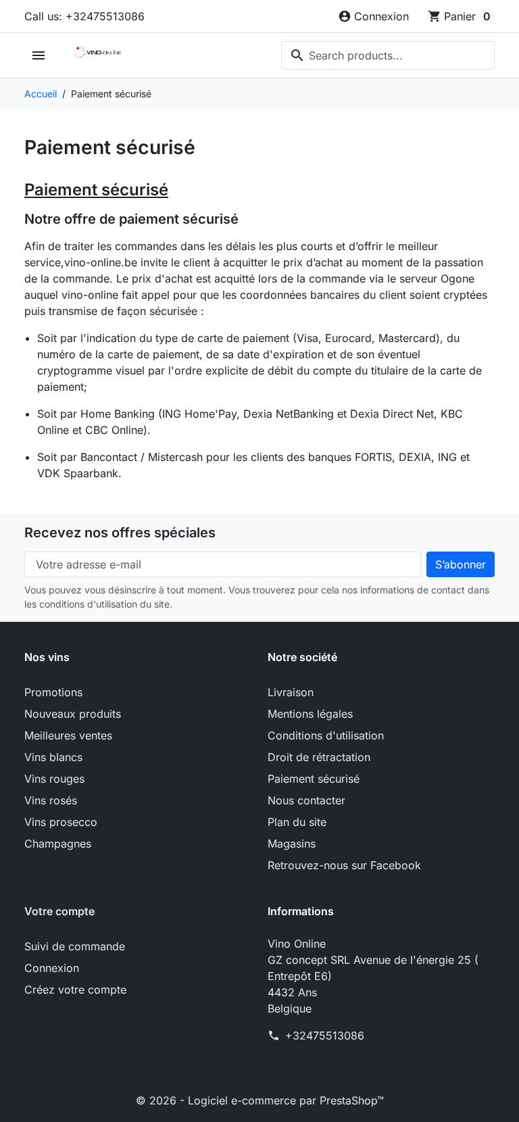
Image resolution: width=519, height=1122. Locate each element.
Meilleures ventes (68, 735)
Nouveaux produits (72, 714)
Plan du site (297, 822)
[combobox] (388, 55)
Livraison (291, 692)
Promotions (53, 692)
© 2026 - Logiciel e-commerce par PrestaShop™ (260, 1100)
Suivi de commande (74, 946)
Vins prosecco (60, 822)
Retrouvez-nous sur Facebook (344, 865)
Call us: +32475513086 (84, 16)
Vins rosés (50, 800)
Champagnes (57, 843)
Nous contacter (306, 800)
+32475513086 (324, 1035)
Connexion (51, 968)
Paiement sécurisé (314, 778)
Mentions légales (310, 714)
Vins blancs (53, 757)
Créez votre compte (75, 989)
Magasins (292, 843)
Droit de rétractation (319, 757)
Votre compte (59, 911)
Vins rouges (54, 778)
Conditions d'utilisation (326, 735)
